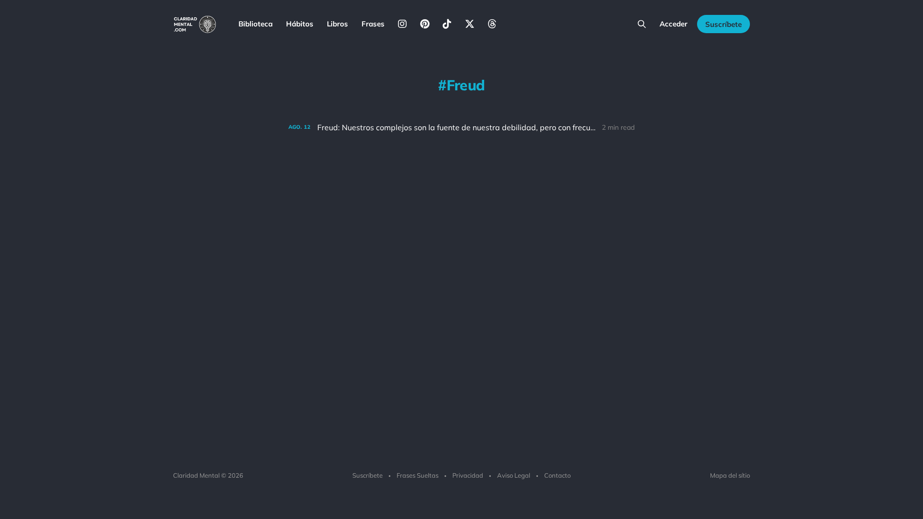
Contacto (557, 475)
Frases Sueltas (417, 475)
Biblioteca (255, 23)
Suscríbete (723, 24)
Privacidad (467, 475)
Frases (373, 23)
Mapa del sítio (730, 475)
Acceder (673, 23)
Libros (337, 23)
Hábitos (299, 23)
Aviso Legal (513, 475)
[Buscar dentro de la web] (642, 24)
